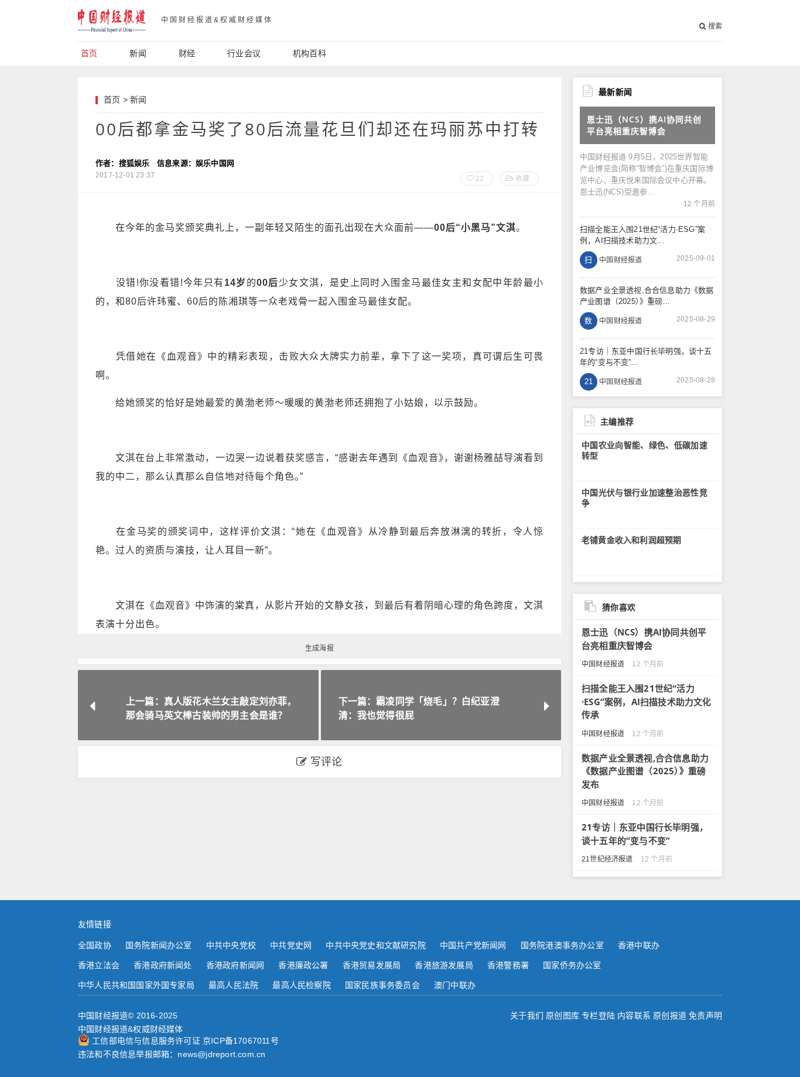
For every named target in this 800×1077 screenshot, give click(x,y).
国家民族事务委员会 (382, 985)
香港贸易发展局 (372, 965)
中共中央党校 (231, 945)
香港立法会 (98, 965)
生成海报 (319, 648)
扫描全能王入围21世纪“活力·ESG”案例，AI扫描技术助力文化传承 (647, 701)
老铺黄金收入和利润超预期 (631, 540)
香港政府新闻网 (235, 965)
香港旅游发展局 (444, 965)
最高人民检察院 (301, 985)
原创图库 (562, 1015)
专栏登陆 (598, 1015)
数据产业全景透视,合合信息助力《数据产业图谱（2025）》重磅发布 (645, 771)
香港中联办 (638, 945)
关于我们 (526, 1015)
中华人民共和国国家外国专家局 (136, 985)
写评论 (325, 762)
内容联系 (634, 1015)
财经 (187, 53)
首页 (89, 53)
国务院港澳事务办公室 (562, 945)
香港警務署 (508, 965)
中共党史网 (291, 945)
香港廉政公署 (303, 965)
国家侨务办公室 (572, 965)
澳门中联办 (455, 985)
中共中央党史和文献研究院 (375, 945)
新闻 (137, 53)
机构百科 (309, 53)
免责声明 (705, 1015)
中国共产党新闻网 (473, 945)
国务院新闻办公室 (158, 945)
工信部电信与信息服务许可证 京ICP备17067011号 (185, 1040)
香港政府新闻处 (163, 965)
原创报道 (669, 1015)
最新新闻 (615, 92)
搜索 (714, 26)
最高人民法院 (233, 985)
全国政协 (94, 945)
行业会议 (244, 53)
